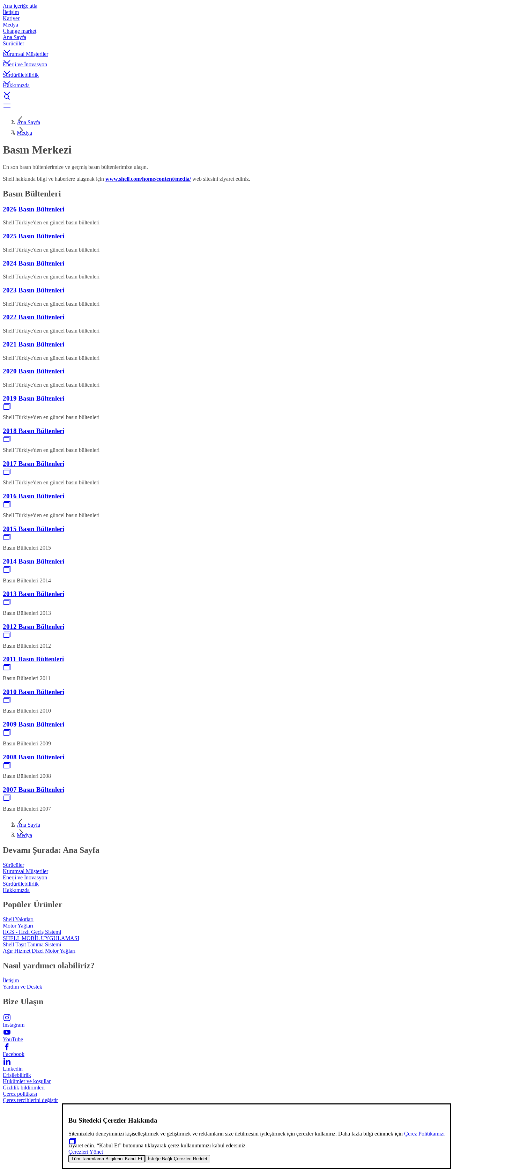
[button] (256, 45)
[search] (256, 97)
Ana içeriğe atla (20, 6)
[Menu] (256, 105)
